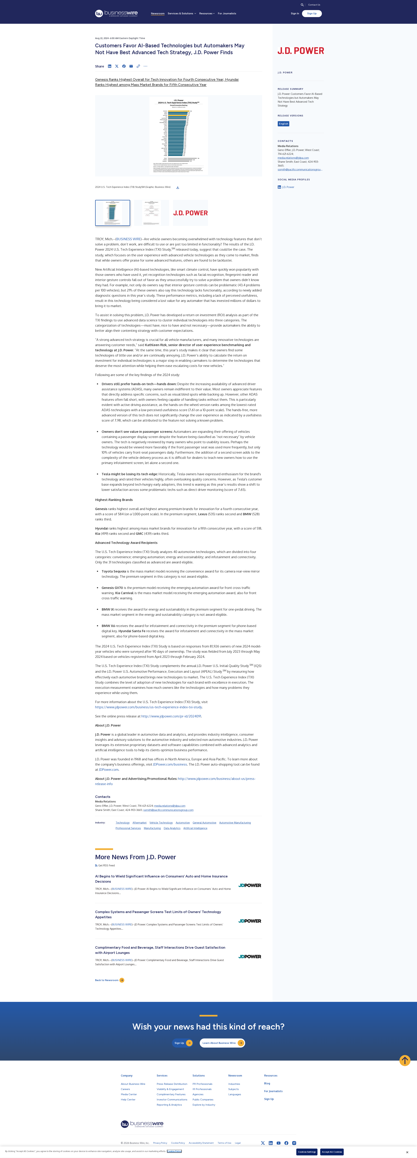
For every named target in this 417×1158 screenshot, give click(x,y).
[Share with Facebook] (124, 66)
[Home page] (116, 13)
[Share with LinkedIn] (109, 66)
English (283, 123)
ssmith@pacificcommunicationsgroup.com (168, 810)
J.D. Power (288, 187)
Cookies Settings (307, 1152)
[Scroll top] (404, 1060)
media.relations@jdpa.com (169, 805)
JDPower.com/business (170, 764)
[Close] (407, 1152)
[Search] (302, 4)
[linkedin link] (271, 1143)
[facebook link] (286, 1143)
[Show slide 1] (112, 213)
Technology (123, 822)
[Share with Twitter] (116, 66)
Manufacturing (152, 828)
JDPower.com (108, 769)
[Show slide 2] (151, 213)
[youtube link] (278, 1143)
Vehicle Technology (161, 822)
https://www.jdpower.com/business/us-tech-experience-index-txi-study (148, 707)
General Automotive (204, 822)
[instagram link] (294, 1143)
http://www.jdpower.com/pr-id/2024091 (171, 716)
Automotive (183, 822)
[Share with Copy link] (138, 66)
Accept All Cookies (332, 1152)
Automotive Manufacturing (235, 822)
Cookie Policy (174, 1151)
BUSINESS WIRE (128, 239)
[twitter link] (263, 1143)
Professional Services (128, 828)
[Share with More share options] (145, 66)
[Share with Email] (131, 66)
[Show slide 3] (190, 213)
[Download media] (178, 187)
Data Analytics (172, 828)
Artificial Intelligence (195, 828)
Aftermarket (140, 822)
